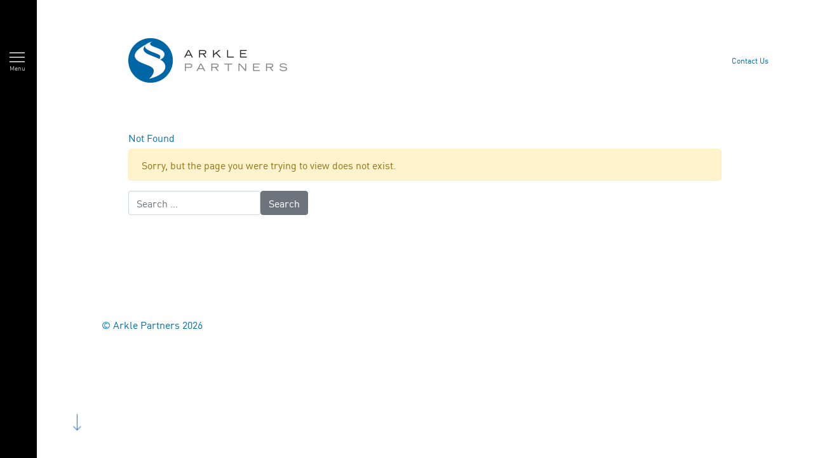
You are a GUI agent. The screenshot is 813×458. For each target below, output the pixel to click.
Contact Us (750, 60)
